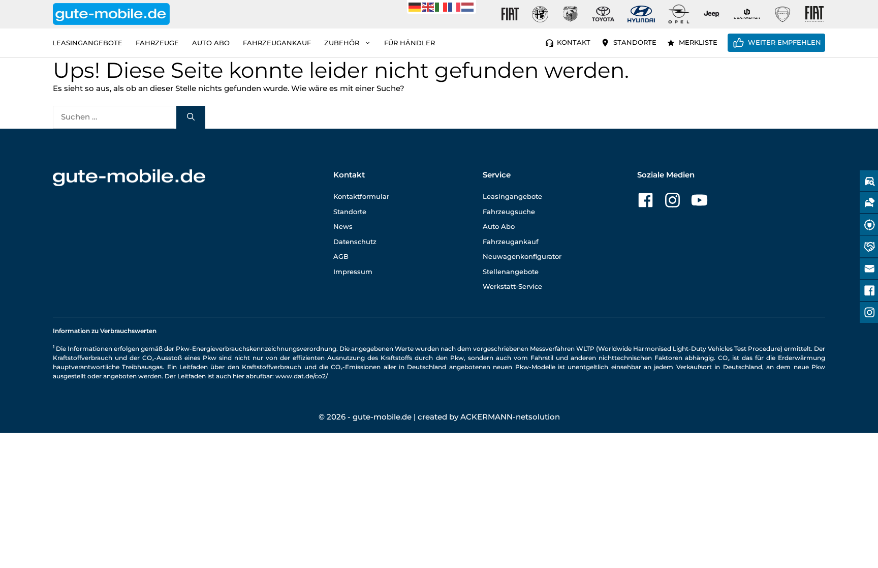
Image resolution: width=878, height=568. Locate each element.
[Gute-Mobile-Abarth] (570, 14)
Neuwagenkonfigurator (522, 256)
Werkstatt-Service (512, 286)
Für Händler (409, 43)
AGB (341, 256)
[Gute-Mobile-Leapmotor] (747, 14)
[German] (415, 6)
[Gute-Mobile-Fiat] (510, 14)
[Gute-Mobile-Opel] (679, 14)
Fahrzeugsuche (509, 211)
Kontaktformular (361, 196)
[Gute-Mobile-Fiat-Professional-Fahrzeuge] (812, 14)
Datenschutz (355, 241)
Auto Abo (211, 43)
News (343, 226)
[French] (454, 6)
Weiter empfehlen (784, 42)
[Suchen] (190, 117)
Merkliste (698, 42)
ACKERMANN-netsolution (510, 417)
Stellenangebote (511, 271)
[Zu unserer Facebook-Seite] (645, 200)
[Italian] (441, 6)
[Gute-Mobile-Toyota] (603, 14)
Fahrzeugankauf (277, 43)
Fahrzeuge (157, 43)
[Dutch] (468, 6)
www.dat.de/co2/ (301, 376)
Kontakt (573, 42)
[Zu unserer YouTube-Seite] (699, 200)
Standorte (634, 42)
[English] (428, 6)
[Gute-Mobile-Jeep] (712, 14)
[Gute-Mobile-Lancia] (782, 14)
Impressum (352, 271)
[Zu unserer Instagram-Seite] (672, 200)
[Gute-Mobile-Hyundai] (641, 14)
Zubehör (341, 43)
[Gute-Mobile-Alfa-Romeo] (540, 14)
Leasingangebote (87, 43)
